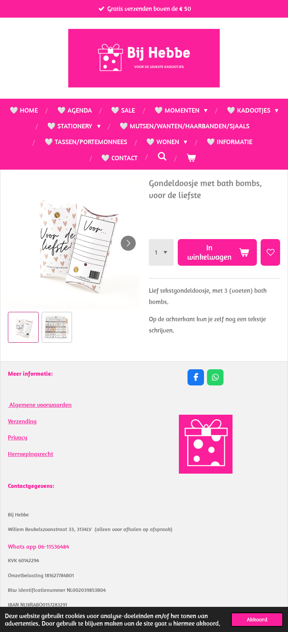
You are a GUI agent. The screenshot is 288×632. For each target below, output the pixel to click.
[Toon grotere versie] (205, 444)
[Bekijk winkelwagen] (191, 158)
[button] (23, 327)
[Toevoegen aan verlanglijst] (270, 252)
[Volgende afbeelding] (128, 243)
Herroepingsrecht (30, 453)
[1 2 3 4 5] (161, 252)
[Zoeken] (162, 156)
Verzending (22, 421)
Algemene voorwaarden (40, 404)
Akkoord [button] (257, 619)
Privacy (17, 437)
